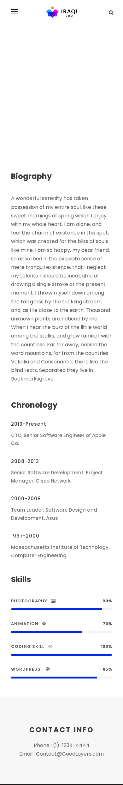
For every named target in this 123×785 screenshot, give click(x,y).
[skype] (45, 117)
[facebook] (23, 117)
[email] (13, 117)
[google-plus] (33, 117)
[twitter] (55, 117)
